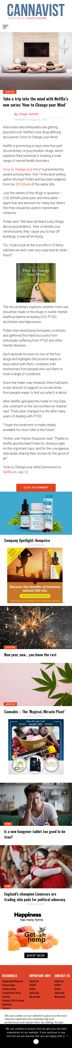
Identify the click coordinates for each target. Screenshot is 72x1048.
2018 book (22, 184)
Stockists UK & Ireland (13, 1000)
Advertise (6, 1004)
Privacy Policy (8, 985)
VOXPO (32, 985)
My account (34, 996)
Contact (6, 996)
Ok (36, 1041)
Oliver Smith (29, 114)
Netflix (7, 472)
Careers (6, 1008)
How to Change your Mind (22, 169)
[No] (67, 1036)
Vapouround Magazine (12, 981)
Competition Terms (11, 993)
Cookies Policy (9, 989)
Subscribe (34, 993)
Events (32, 989)
